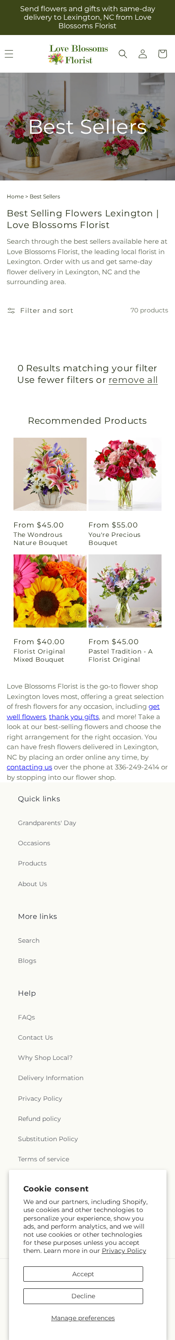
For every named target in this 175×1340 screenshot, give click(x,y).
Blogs (27, 961)
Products (32, 863)
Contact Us (35, 1037)
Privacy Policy (124, 1251)
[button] (123, 54)
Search (28, 940)
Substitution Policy (48, 1139)
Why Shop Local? (45, 1058)
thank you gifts (74, 716)
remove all (133, 379)
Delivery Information (50, 1078)
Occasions (34, 843)
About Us (32, 884)
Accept (83, 1274)
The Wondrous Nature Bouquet (40, 539)
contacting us (29, 767)
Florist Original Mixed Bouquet (39, 655)
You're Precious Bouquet (114, 539)
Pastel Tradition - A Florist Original (120, 655)
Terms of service (43, 1159)
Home (15, 196)
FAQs (26, 1017)
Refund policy (39, 1119)
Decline (83, 1296)
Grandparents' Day (47, 823)
